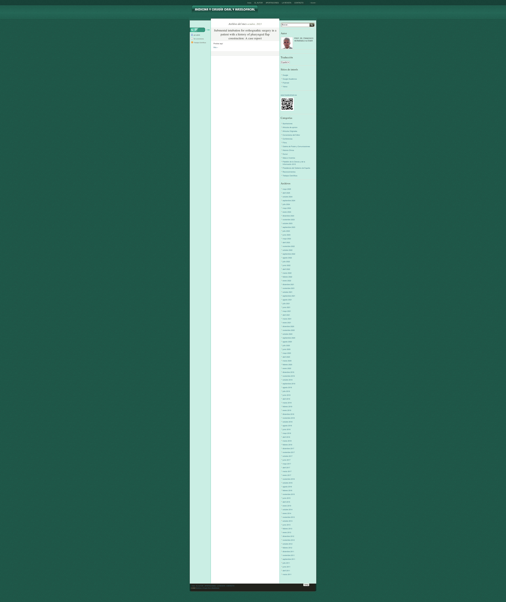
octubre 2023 (287, 223)
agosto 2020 (287, 341)
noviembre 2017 (289, 452)
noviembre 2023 (289, 219)
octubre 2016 (287, 482)
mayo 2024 (287, 208)
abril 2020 (286, 357)
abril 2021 (286, 315)
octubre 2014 (287, 509)
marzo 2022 (287, 273)
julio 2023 (286, 231)
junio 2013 (286, 524)
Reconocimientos (289, 171)
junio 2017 (286, 460)
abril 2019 (286, 399)
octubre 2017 (287, 456)
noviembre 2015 (289, 494)
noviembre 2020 (289, 330)
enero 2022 (287, 280)
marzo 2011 (287, 574)
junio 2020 (286, 349)
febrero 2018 (287, 444)
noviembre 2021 (289, 288)
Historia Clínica (288, 150)
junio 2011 (286, 566)
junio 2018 (286, 429)
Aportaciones (287, 123)
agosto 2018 (287, 425)
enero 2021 (287, 322)
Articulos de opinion (290, 127)
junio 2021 (286, 307)
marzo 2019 (287, 402)
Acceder (313, 3)
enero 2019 (287, 410)
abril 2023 (286, 242)
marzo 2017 (287, 471)
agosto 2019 (287, 387)
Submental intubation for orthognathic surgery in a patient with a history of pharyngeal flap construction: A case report (245, 34)
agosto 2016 (287, 486)
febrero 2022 (287, 276)
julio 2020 (286, 345)
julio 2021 (286, 303)
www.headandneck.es (289, 95)
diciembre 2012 (288, 536)
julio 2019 (286, 391)
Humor (285, 154)
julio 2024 (286, 204)
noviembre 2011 (289, 555)
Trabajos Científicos (200, 43)
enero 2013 (287, 532)
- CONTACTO (229, 586)
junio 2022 (286, 265)
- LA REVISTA (220, 586)
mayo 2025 (287, 189)
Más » (215, 47)
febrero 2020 (287, 364)
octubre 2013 (287, 521)
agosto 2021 (287, 299)
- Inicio (193, 586)
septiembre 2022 (289, 254)
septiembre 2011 (289, 559)
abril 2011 (286, 570)
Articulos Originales (290, 131)
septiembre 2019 (289, 383)
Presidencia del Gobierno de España (296, 168)
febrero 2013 (287, 528)
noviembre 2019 (289, 376)
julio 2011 (286, 563)
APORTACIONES (272, 2)
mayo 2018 (287, 433)
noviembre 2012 (289, 540)
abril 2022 (286, 269)
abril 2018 (286, 437)
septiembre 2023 (289, 227)
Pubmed (286, 82)
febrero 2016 (287, 490)
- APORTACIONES (209, 586)
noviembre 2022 (289, 246)
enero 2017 (287, 475)
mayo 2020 (287, 353)
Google (285, 75)
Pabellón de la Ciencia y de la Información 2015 (294, 162)
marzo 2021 (287, 318)
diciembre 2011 (288, 551)
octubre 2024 (287, 196)
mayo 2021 (287, 311)
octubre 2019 (287, 379)
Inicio (249, 2)
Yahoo (285, 86)
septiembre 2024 (289, 200)
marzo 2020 (287, 360)
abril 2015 (286, 502)
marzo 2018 (287, 441)
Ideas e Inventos (289, 158)
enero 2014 (287, 513)
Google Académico (290, 79)
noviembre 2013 (289, 517)
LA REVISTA (286, 2)
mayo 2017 (287, 463)
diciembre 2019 (288, 372)
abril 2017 (286, 467)
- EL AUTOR (199, 586)
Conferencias (287, 138)
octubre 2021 (287, 292)
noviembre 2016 (289, 479)
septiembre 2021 (289, 296)
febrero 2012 (287, 547)
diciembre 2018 (288, 414)
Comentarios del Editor (291, 135)
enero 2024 (287, 212)
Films (285, 142)
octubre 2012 (287, 544)
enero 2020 (287, 368)
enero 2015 (287, 505)
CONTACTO (298, 2)
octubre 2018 (287, 421)
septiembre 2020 (289, 338)
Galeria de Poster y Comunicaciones (296, 146)
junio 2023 (286, 235)
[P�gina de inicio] (225, 8)
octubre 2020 (287, 334)
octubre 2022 (287, 250)
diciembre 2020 (288, 326)
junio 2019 (286, 395)
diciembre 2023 (288, 215)
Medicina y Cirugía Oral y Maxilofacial (207, 588)
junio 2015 (286, 498)
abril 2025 (286, 193)
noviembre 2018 (289, 418)
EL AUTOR (258, 2)
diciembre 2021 (288, 284)
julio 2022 (286, 261)
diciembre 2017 (288, 448)
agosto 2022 (287, 257)
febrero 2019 (287, 406)
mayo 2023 (287, 238)
